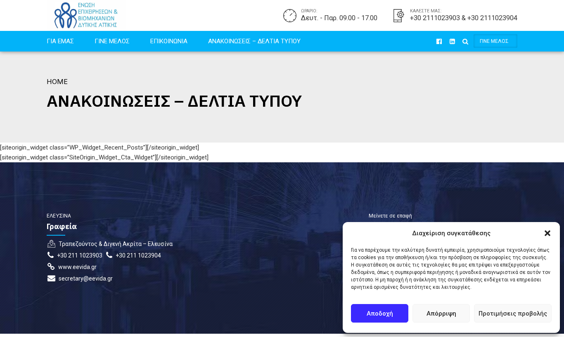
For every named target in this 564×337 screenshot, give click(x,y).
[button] (547, 233)
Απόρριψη (441, 313)
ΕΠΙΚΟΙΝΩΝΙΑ (168, 41)
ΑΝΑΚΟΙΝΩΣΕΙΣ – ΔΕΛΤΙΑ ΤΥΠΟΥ (254, 41)
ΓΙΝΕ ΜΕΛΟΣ (112, 41)
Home (57, 81)
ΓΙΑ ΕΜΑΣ (60, 41)
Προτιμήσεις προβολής (513, 313)
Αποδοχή (380, 313)
